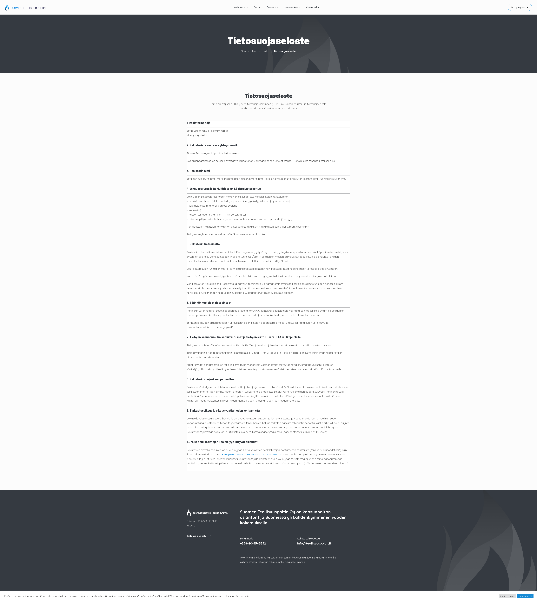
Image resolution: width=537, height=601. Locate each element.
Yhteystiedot (312, 7)
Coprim (257, 7)
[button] (520, 7)
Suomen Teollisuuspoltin (255, 51)
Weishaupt (239, 7)
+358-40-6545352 (253, 543)
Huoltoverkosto (292, 7)
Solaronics (272, 7)
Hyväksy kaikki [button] (525, 596)
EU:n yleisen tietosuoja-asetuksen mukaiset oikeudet (252, 454)
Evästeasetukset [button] (507, 596)
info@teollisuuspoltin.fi (314, 543)
